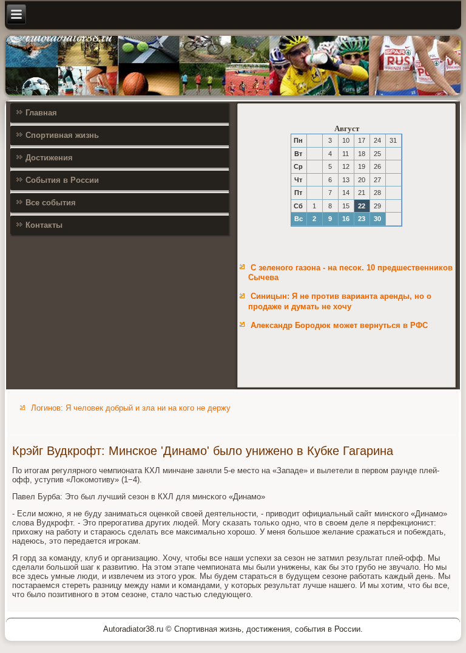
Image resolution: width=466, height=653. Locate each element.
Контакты (43, 225)
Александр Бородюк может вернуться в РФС (339, 325)
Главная (41, 112)
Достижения (49, 157)
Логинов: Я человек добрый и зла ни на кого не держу (131, 407)
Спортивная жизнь (62, 135)
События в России (62, 180)
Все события (50, 202)
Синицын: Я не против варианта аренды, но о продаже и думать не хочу (339, 301)
